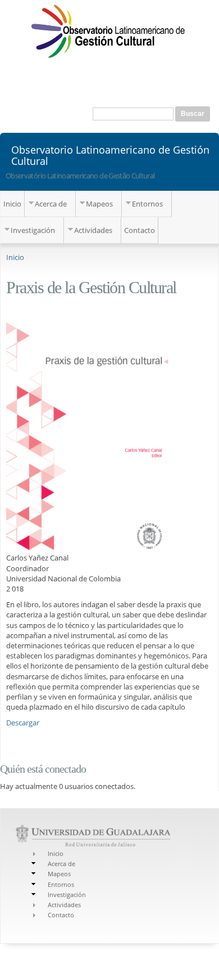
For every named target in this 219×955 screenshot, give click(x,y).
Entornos (147, 204)
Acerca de (51, 204)
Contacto (139, 230)
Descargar (22, 723)
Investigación (33, 230)
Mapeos (99, 204)
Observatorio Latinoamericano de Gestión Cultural (110, 155)
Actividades (93, 230)
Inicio (12, 204)
